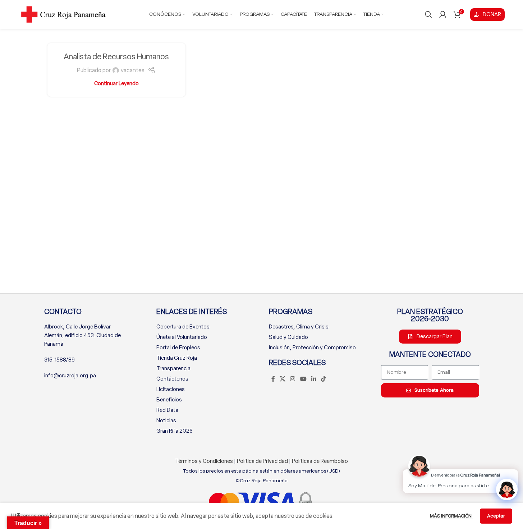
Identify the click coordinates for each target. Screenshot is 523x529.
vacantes (132, 70)
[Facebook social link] (273, 379)
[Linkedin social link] (313, 379)
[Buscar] (428, 14)
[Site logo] (63, 13)
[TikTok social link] (324, 379)
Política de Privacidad (262, 461)
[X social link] (282, 379)
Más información (451, 516)
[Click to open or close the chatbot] (507, 489)
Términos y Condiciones (204, 461)
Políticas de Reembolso (320, 461)
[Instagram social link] (293, 379)
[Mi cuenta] (443, 14)
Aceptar (496, 516)
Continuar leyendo (116, 83)
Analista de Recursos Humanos (116, 56)
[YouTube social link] (303, 379)
